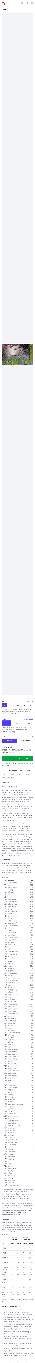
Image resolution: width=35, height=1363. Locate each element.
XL (4, 705)
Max (6, 723)
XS (31, 705)
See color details (28, 719)
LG (11, 705)
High (17, 723)
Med (28, 723)
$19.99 (19, 770)
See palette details (27, 737)
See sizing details (27, 701)
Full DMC (9, 741)
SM (24, 705)
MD (17, 705)
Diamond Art (26, 741)
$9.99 (19, 759)
